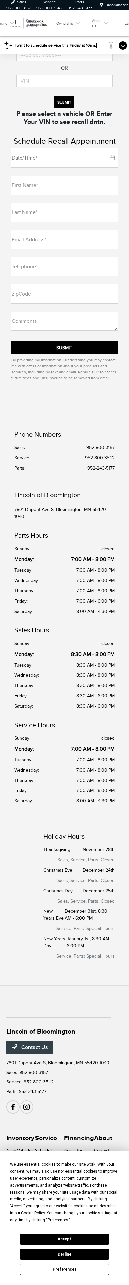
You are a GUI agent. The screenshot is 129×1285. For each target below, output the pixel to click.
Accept (64, 1239)
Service (46, 1137)
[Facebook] (13, 1107)
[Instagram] (26, 1107)
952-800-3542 (100, 457)
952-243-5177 (101, 468)
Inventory (20, 1137)
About (103, 1137)
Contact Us (34, 1047)
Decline (64, 1254)
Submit (64, 102)
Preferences (65, 1269)
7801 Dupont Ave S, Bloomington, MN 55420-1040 (60, 513)
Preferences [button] (58, 1220)
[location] (101, 5)
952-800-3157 (100, 447)
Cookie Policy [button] (33, 1213)
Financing (79, 1137)
